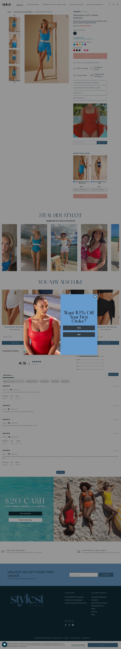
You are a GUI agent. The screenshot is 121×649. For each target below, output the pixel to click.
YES (79, 328)
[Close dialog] (95, 296)
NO (79, 334)
